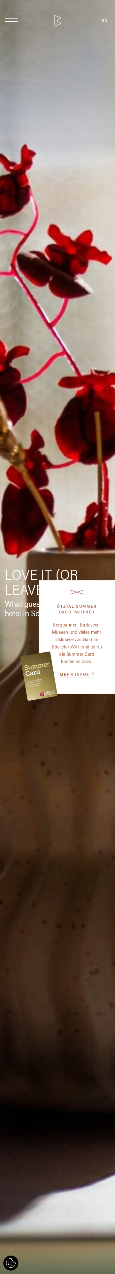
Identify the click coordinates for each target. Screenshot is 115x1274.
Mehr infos (74, 675)
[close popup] (76, 592)
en (105, 21)
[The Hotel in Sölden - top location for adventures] (57, 21)
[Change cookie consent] (11, 1263)
